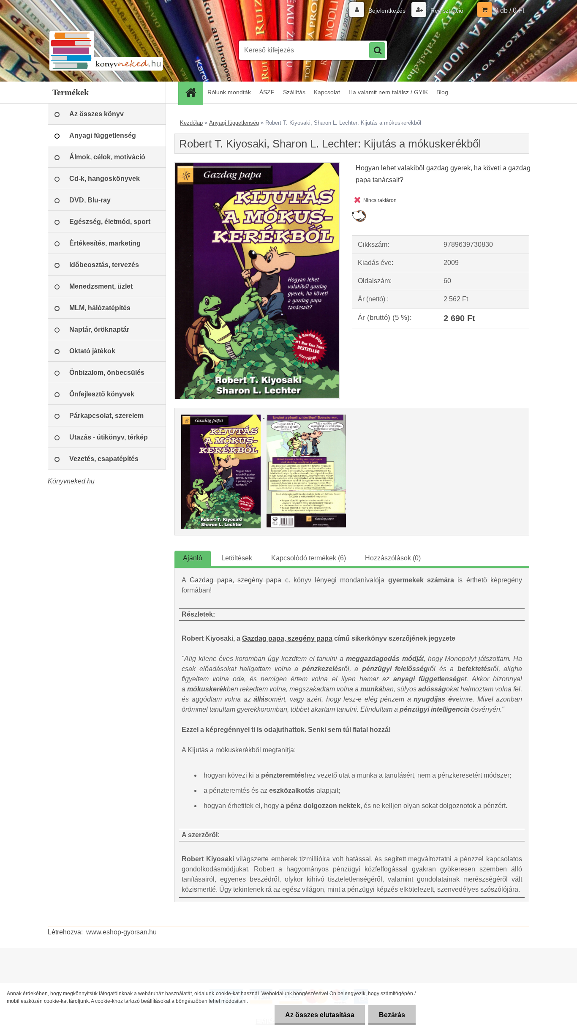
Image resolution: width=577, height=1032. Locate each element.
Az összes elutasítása (319, 1014)
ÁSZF (267, 92)
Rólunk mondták (229, 92)
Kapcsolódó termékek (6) (308, 558)
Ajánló (192, 558)
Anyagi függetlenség (234, 123)
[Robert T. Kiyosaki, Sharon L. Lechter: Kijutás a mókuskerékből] (257, 165)
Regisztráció (446, 10)
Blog (442, 92)
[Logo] (106, 50)
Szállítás (294, 92)
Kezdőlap (191, 123)
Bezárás (392, 1014)
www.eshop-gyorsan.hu (121, 932)
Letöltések (236, 558)
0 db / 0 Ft (509, 10)
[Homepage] (193, 92)
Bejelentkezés (387, 10)
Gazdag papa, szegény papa (235, 580)
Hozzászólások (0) (393, 558)
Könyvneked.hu (71, 481)
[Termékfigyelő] (359, 213)
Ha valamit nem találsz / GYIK (388, 92)
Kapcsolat (327, 92)
